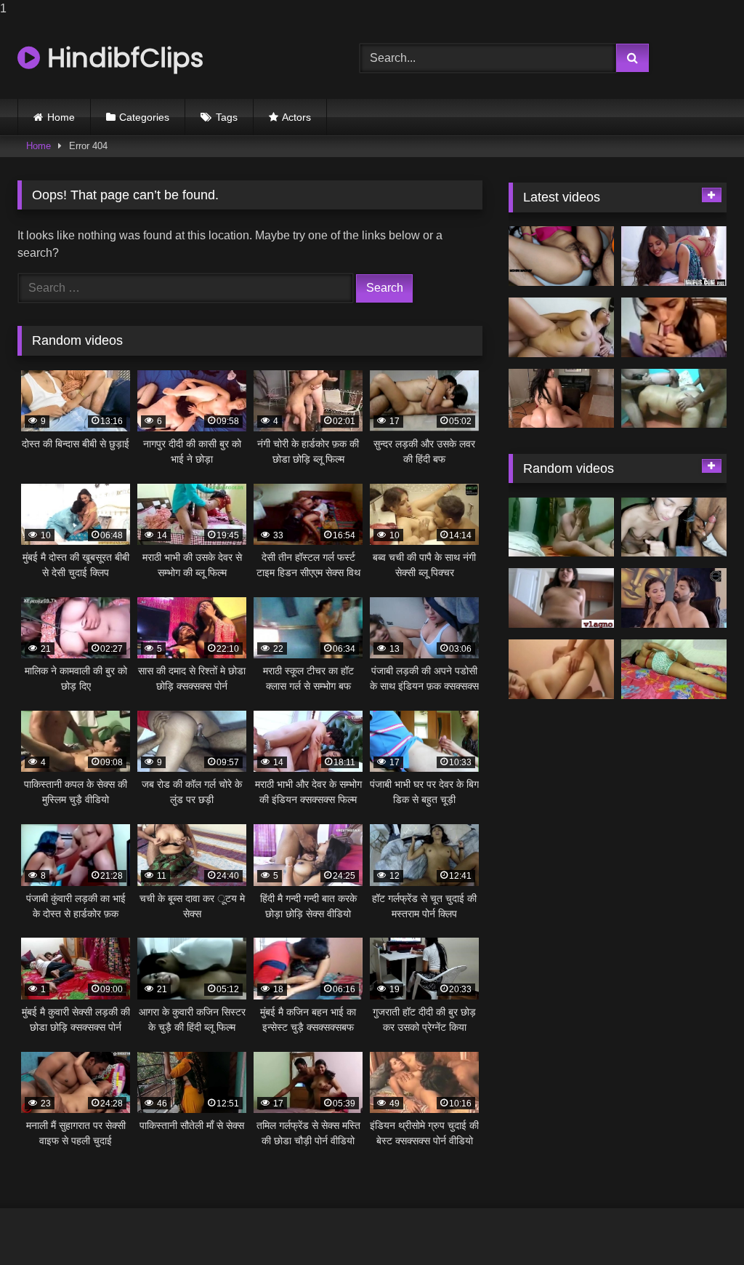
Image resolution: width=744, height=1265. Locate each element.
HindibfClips (121, 57)
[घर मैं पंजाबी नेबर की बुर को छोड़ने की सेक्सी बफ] (674, 669)
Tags (227, 117)
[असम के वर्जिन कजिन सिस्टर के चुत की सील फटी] (561, 598)
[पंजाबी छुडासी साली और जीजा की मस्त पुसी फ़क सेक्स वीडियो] (561, 527)
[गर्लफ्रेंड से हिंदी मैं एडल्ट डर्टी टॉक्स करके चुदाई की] (674, 327)
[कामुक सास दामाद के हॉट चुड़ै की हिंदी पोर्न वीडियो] (561, 256)
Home (61, 117)
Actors (296, 117)
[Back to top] (699, 1224)
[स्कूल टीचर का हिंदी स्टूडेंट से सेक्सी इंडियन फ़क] (674, 598)
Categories (144, 117)
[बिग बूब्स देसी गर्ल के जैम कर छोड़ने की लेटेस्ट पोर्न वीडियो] (561, 327)
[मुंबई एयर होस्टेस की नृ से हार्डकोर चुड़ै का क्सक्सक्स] (561, 398)
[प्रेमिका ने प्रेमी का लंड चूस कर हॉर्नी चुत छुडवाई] (674, 527)
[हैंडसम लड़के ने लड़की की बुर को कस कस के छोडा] (561, 669)
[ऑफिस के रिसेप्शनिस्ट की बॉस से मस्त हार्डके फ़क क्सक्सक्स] (674, 256)
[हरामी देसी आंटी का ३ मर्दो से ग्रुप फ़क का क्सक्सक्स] (674, 398)
